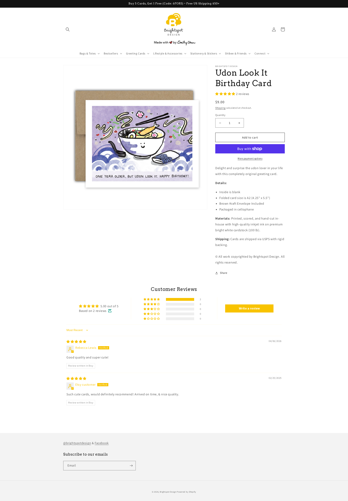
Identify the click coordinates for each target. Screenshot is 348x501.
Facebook (102, 443)
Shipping (220, 107)
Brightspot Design (168, 492)
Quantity (220, 115)
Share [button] (223, 273)
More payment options (250, 158)
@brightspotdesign (77, 443)
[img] (76, 342)
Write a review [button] (249, 308)
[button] (67, 29)
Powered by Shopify (186, 492)
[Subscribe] (131, 465)
